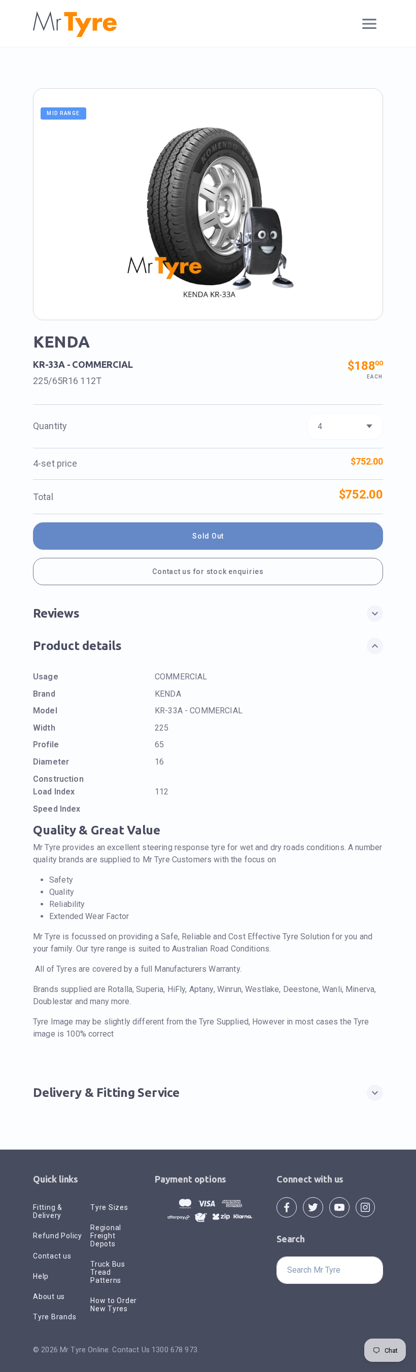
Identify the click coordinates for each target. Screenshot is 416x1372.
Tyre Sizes (109, 1207)
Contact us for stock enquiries (208, 571)
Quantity (50, 426)
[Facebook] (286, 1206)
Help (41, 1276)
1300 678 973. (175, 1350)
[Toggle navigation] (370, 24)
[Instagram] (365, 1206)
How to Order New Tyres (113, 1305)
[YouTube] (339, 1206)
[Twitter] (313, 1206)
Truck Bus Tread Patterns (107, 1272)
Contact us (52, 1256)
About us (49, 1296)
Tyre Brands (54, 1317)
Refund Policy (57, 1236)
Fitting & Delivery (47, 1211)
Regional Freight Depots (105, 1236)
